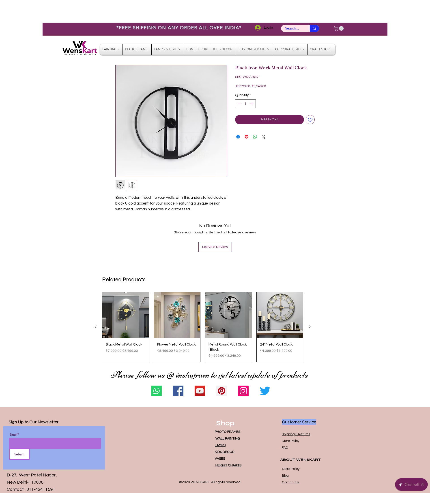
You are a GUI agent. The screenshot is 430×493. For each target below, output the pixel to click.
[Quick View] (125, 315)
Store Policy (290, 441)
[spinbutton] (245, 104)
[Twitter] (265, 391)
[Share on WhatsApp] (255, 136)
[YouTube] (200, 391)
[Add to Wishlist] (310, 119)
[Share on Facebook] (238, 136)
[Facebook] (178, 391)
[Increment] (252, 104)
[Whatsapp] (156, 391)
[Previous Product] (95, 326)
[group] (202, 327)
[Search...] (314, 28)
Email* (14, 434)
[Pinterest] (221, 391)
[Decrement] (239, 104)
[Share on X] (263, 136)
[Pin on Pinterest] (246, 136)
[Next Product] (309, 326)
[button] (339, 28)
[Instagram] (243, 391)
